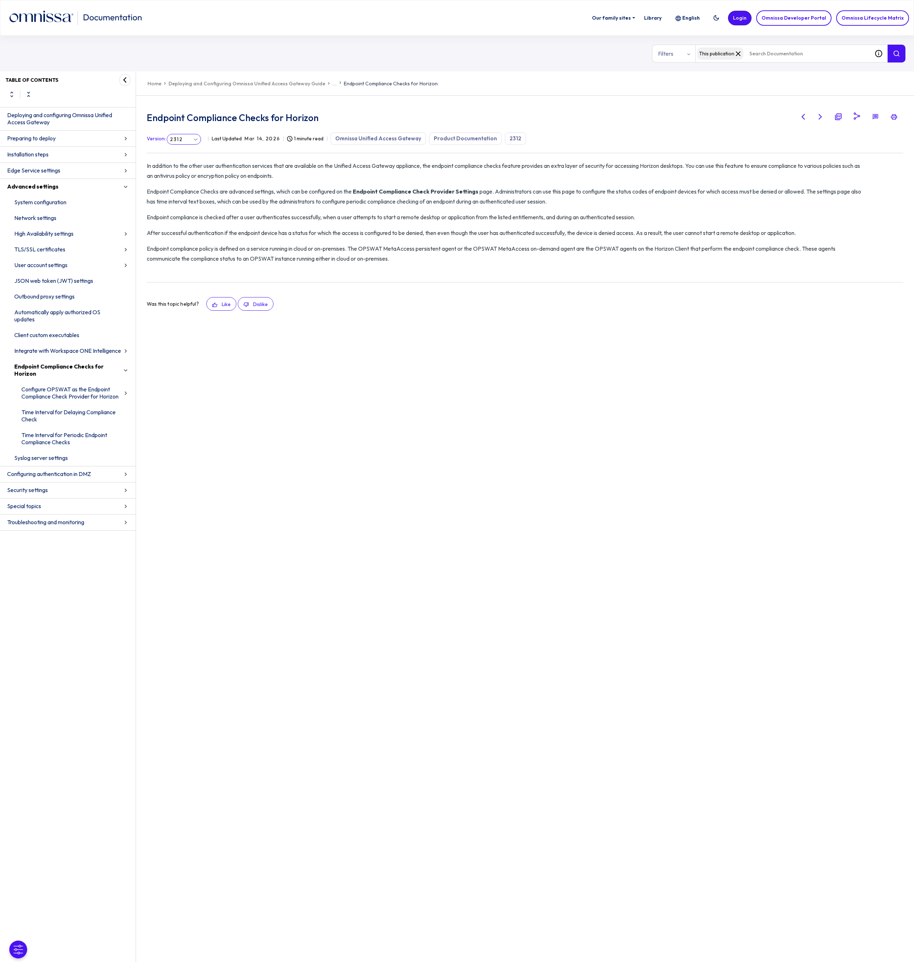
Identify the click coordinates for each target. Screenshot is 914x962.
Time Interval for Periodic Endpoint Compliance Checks (64, 438)
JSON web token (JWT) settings (53, 280)
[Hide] (125, 80)
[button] (716, 18)
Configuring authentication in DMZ (49, 473)
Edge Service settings (33, 170)
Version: (156, 138)
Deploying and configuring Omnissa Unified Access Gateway (59, 118)
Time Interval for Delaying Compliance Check (68, 416)
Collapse (28, 94)
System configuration (40, 202)
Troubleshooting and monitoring (45, 522)
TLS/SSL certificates (39, 249)
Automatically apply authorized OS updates (57, 316)
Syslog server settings (41, 457)
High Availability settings (44, 233)
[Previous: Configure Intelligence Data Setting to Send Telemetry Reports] (803, 117)
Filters (665, 53)
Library (653, 18)
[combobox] (782, 53)
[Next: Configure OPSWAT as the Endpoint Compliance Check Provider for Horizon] (820, 117)
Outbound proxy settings (44, 296)
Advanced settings (33, 186)
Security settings (27, 489)
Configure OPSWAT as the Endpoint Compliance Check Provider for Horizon (70, 393)
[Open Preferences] (18, 949)
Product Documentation (465, 138)
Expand (11, 94)
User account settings (40, 265)
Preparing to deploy (31, 138)
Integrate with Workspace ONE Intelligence (67, 350)
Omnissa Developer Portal (794, 18)
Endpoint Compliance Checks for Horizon (59, 370)
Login (740, 18)
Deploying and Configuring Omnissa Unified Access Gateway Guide (247, 83)
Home (154, 83)
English (691, 18)
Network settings (35, 217)
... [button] (334, 83)
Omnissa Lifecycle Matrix (873, 18)
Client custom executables (46, 335)
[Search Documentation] (896, 53)
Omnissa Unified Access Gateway (378, 138)
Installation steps (28, 154)
